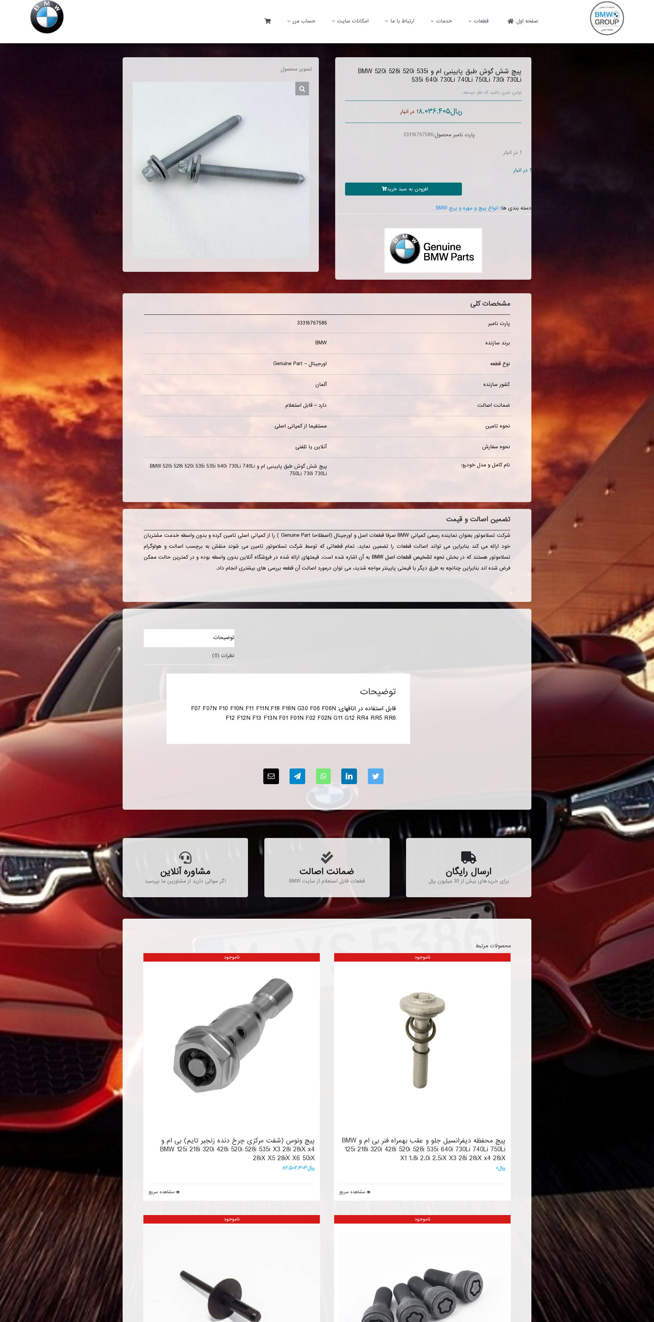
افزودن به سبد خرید (407, 189)
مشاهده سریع (352, 1192)
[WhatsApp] (323, 776)
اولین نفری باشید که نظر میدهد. (491, 92)
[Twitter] (375, 776)
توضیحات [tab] (223, 638)
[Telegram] (297, 776)
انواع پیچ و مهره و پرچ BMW (467, 208)
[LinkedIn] (349, 776)
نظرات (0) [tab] (223, 656)
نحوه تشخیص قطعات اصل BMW (408, 557)
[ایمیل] (271, 776)
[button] (302, 88)
